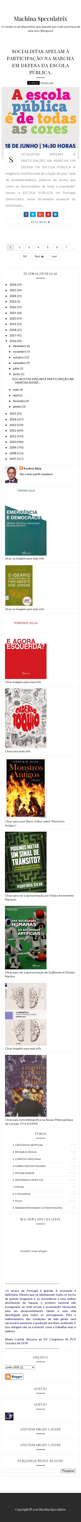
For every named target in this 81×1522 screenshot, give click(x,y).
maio (16, 389)
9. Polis (33, 83)
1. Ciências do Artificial (28, 1144)
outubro (18, 357)
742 (24, 256)
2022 (13, 307)
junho (17, 374)
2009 (13, 447)
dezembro (20, 346)
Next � (39, 256)
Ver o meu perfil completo (36, 474)
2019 (13, 324)
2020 (13, 318)
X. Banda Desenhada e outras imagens (37, 1207)
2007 (13, 458)
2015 (13, 413)
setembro (19, 363)
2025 (13, 290)
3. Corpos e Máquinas (27, 1159)
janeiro (17, 406)
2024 (13, 296)
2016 (13, 341)
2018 (13, 330)
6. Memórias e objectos (28, 1179)
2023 (13, 301)
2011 (13, 436)
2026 (13, 284)
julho (16, 368)
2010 (13, 442)
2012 (13, 430)
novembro (20, 351)
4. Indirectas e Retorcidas (29, 1166)
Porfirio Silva (32, 468)
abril (16, 395)
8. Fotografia (22, 1193)
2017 (13, 335)
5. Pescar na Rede (23, 1173)
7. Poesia (18, 1186)
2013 (13, 425)
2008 (13, 453)
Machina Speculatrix (40, 18)
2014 (13, 419)
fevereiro (19, 401)
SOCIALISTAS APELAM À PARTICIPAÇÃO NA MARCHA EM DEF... (43, 380)
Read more (39, 222)
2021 (13, 313)
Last (54, 256)
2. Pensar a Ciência (24, 1151)
